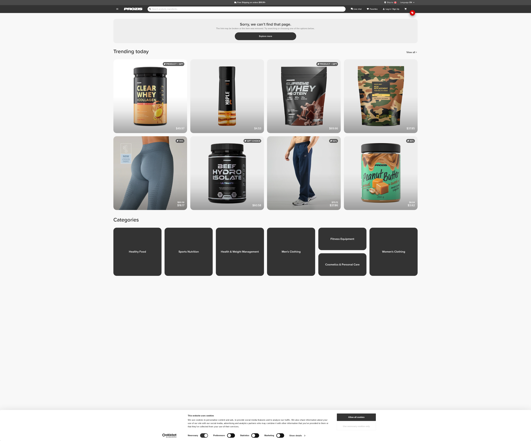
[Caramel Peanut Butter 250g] (382, 174)
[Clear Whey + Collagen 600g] (151, 97)
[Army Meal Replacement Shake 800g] (382, 97)
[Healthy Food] (139, 253)
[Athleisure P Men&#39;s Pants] (305, 174)
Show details (295, 435)
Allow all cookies (356, 417)
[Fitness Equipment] (343, 240)
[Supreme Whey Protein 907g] (305, 97)
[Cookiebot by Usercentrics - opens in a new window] (169, 436)
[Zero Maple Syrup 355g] (228, 97)
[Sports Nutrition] (190, 253)
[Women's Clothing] (395, 253)
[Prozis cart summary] (405, 9)
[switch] (231, 435)
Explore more (265, 36)
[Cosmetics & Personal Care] (343, 266)
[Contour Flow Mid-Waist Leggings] (151, 174)
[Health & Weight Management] (241, 253)
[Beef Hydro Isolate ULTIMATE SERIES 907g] (228, 174)
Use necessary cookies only (356, 426)
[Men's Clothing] (292, 253)
